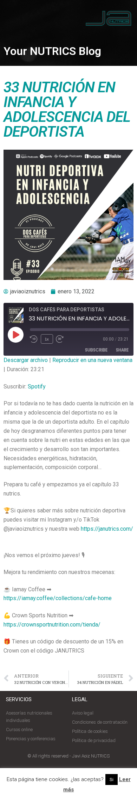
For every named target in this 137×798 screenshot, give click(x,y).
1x (47, 339)
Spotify (37, 386)
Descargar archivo (26, 360)
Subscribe (96, 350)
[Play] (15, 334)
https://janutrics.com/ (107, 528)
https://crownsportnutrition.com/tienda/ (52, 624)
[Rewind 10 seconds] (34, 339)
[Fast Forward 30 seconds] (64, 339)
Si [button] (111, 779)
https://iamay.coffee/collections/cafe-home (58, 598)
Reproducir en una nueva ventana (92, 360)
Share (122, 350)
